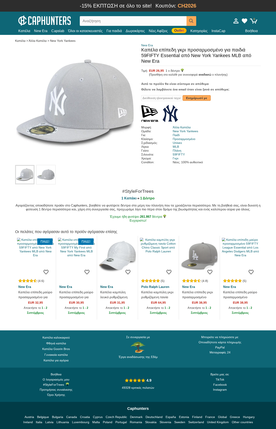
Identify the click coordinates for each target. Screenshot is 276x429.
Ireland (28, 422)
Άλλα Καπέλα (38, 40)
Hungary (249, 417)
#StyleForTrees (54, 384)
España (171, 417)
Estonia (184, 417)
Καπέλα (24, 31)
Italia (39, 422)
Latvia (49, 422)
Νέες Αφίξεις (158, 31)
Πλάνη (177, 150)
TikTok (220, 379)
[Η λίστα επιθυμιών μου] (244, 21)
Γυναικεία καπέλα (56, 354)
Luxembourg (80, 422)
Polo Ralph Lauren (155, 287)
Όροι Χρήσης (56, 394)
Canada (71, 417)
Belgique (43, 417)
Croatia (85, 417)
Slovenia (165, 422)
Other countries (242, 422)
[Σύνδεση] (236, 21)
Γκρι (175, 158)
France (210, 417)
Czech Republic (116, 417)
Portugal (121, 422)
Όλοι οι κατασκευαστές (85, 31)
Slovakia (151, 422)
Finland (197, 417)
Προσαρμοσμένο (184, 139)
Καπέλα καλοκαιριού (56, 337)
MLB (176, 146)
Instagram (220, 389)
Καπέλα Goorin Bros (56, 349)
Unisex (177, 143)
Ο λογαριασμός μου (56, 379)
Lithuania (62, 422)
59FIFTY (179, 154)
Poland (107, 422)
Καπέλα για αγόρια (56, 360)
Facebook (220, 384)
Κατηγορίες (199, 31)
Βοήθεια (251, 31)
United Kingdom (218, 422)
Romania (136, 422)
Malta (96, 422)
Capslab (57, 31)
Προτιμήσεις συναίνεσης (56, 389)
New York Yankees (62, 40)
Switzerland (196, 422)
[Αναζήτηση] (191, 21)
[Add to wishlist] (46, 271)
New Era (40, 31)
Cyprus (98, 417)
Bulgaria (57, 417)
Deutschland (154, 417)
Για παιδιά (114, 31)
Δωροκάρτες (135, 31)
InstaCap (218, 31)
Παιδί (176, 135)
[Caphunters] (56, 20)
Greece (235, 417)
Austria (29, 417)
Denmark (136, 417)
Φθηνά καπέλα (56, 343)
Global (222, 417)
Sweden (179, 422)
